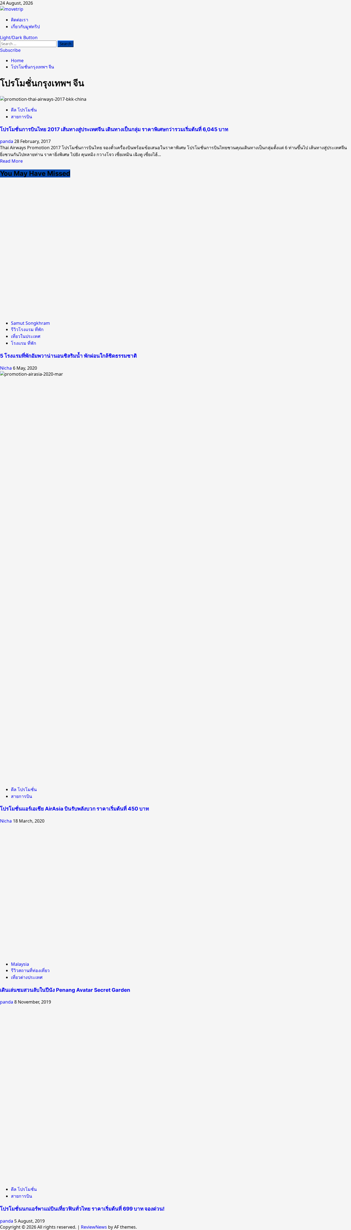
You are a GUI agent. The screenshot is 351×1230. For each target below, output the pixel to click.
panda (7, 141)
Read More (11, 161)
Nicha (6, 368)
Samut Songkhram (30, 323)
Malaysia (20, 964)
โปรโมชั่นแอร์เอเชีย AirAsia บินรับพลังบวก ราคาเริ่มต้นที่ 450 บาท (74, 809)
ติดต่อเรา (19, 19)
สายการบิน (21, 117)
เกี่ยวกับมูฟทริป (25, 26)
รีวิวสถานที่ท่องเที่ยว (30, 970)
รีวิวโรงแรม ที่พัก (27, 329)
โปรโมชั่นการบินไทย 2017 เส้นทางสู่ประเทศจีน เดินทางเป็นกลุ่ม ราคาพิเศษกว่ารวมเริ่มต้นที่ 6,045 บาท (114, 129)
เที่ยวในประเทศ (25, 336)
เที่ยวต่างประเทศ (27, 977)
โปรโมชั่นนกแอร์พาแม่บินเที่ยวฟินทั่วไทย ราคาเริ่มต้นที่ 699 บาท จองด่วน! (82, 1209)
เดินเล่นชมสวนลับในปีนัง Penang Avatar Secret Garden (65, 990)
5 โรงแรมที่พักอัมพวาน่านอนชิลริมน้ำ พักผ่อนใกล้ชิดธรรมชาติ (68, 356)
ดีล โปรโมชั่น (24, 110)
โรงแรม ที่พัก (23, 343)
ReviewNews (94, 1227)
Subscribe (10, 50)
